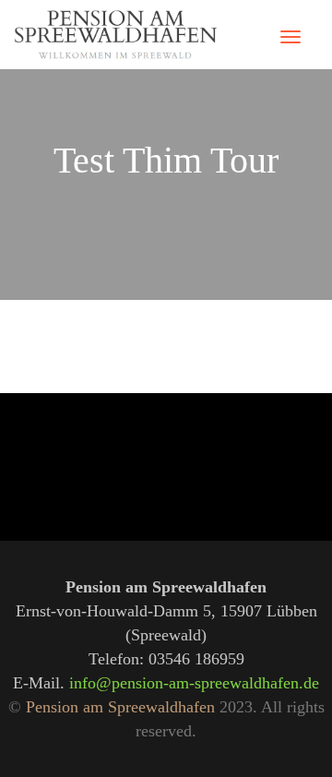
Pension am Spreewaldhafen (120, 707)
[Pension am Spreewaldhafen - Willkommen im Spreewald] (115, 34)
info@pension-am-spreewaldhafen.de (194, 683)
